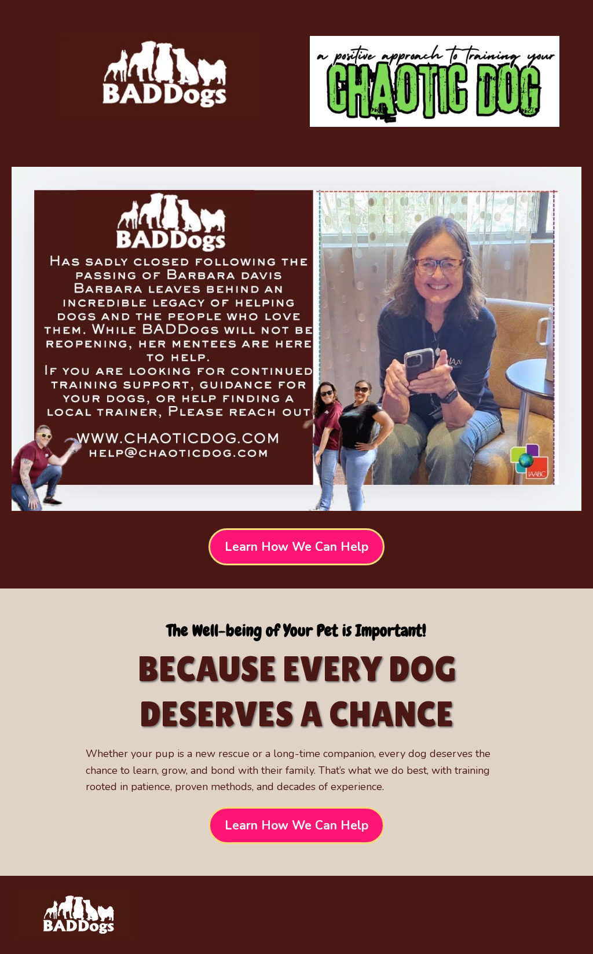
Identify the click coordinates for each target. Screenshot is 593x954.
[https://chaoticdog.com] (434, 81)
